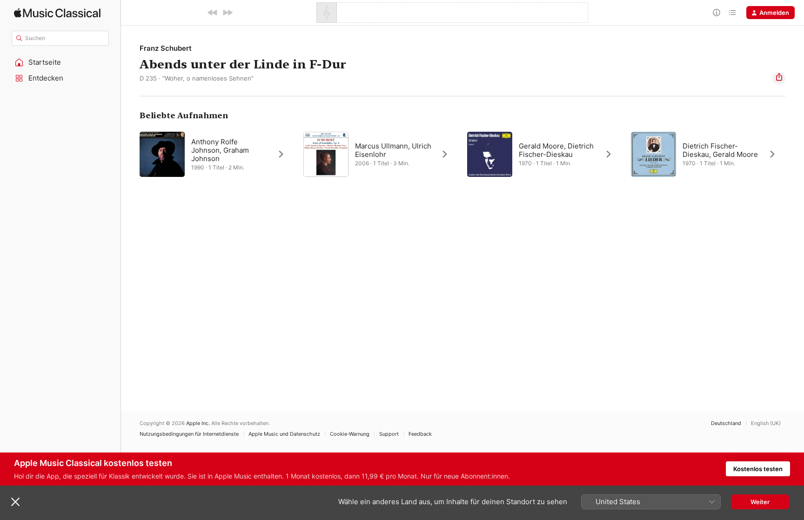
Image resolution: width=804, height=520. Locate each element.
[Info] (716, 12)
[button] (60, 62)
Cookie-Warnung (349, 434)
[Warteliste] (732, 12)
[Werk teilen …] (778, 78)
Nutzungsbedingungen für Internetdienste (189, 434)
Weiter (760, 502)
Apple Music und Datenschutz (284, 434)
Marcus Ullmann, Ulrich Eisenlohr (393, 150)
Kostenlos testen (758, 469)
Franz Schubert (166, 48)
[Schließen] (15, 502)
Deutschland (726, 423)
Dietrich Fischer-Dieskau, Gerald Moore (720, 150)
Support (389, 434)
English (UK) (766, 423)
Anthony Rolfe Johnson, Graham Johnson (220, 150)
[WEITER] (227, 12)
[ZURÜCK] (212, 12)
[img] (57, 13)
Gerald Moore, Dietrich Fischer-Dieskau (556, 150)
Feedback (420, 434)
